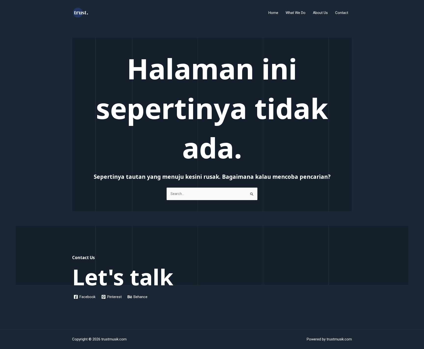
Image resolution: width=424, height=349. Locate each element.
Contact (341, 13)
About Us (320, 13)
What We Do (295, 13)
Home (273, 13)
